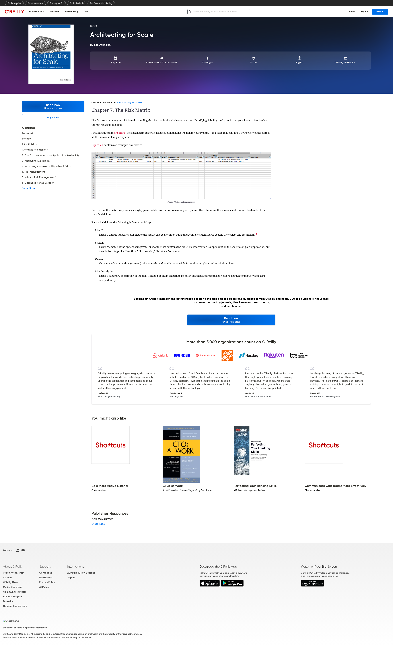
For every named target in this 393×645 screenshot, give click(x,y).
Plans (352, 11)
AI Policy (44, 587)
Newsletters (46, 577)
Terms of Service (11, 637)
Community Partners (14, 591)
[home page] (14, 12)
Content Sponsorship (15, 606)
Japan (71, 577)
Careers (7, 577)
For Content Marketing (101, 3)
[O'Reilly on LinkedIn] (17, 550)
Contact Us (45, 572)
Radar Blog (71, 11)
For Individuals (77, 3)
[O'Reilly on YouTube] (23, 550)
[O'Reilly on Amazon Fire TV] (312, 585)
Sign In (364, 11)
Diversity (8, 601)
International (76, 566)
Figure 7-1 (97, 145)
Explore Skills (36, 11)
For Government (35, 3)
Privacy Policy (47, 582)
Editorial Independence (48, 637)
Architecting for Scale (129, 102)
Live (86, 11)
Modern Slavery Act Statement (77, 637)
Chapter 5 (120, 132)
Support (45, 566)
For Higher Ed (56, 3)
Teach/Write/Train (13, 572)
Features (54, 11)
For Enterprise (14, 3)
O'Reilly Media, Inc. (345, 62)
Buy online (53, 117)
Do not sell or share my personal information (25, 627)
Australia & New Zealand (81, 572)
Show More (28, 188)
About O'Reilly (12, 566)
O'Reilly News (10, 582)
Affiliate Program (13, 596)
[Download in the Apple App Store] (210, 585)
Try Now (378, 11)
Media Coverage (12, 587)
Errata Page (98, 523)
